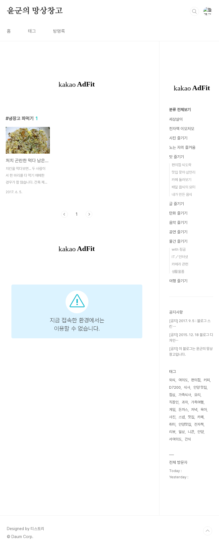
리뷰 (172, 432)
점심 (172, 395)
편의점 (195, 380)
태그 (32, 31)
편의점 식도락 (181, 165)
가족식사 (185, 395)
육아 (203, 409)
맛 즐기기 (176, 157)
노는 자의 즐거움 (182, 147)
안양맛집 (185, 424)
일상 (182, 432)
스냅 (182, 417)
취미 (172, 424)
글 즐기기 (176, 203)
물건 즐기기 (178, 241)
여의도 (183, 380)
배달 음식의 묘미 (183, 187)
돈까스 (183, 409)
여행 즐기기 (178, 281)
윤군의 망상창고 (34, 11)
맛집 (191, 417)
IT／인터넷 (180, 257)
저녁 (194, 409)
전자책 (199, 424)
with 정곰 (179, 249)
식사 (187, 387)
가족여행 (197, 402)
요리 (197, 395)
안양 (200, 432)
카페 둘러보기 (181, 180)
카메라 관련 (180, 264)
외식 (172, 380)
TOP (207, 530)
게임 (172, 409)
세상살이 (176, 119)
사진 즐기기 (178, 138)
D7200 (175, 387)
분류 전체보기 (180, 109)
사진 (172, 417)
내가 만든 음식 (182, 194)
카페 (200, 417)
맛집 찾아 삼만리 (183, 172)
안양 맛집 (200, 387)
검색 (194, 11)
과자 (185, 402)
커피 (207, 380)
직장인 (174, 402)
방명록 (59, 31)
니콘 (191, 432)
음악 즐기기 (178, 222)
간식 (188, 439)
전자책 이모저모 (181, 128)
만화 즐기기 (178, 213)
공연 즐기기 (178, 232)
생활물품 (178, 271)
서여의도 (175, 439)
